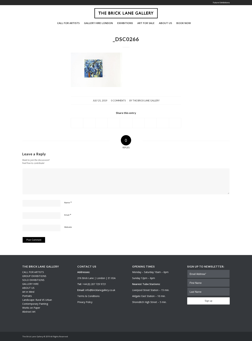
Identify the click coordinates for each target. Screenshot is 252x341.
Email (67, 214)
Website (68, 227)
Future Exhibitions (221, 2)
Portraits (27, 295)
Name (68, 202)
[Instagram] (28, 11)
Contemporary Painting (35, 303)
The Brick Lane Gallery (146, 100)
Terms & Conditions (88, 296)
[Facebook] (33, 11)
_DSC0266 (126, 39)
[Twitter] (23, 11)
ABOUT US (28, 287)
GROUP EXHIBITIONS (34, 276)
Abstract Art (28, 311)
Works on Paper (31, 307)
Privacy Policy (84, 302)
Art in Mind (28, 291)
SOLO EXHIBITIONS (33, 280)
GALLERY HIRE (30, 284)
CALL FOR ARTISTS (33, 272)
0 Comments (118, 100)
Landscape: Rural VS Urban (37, 299)
